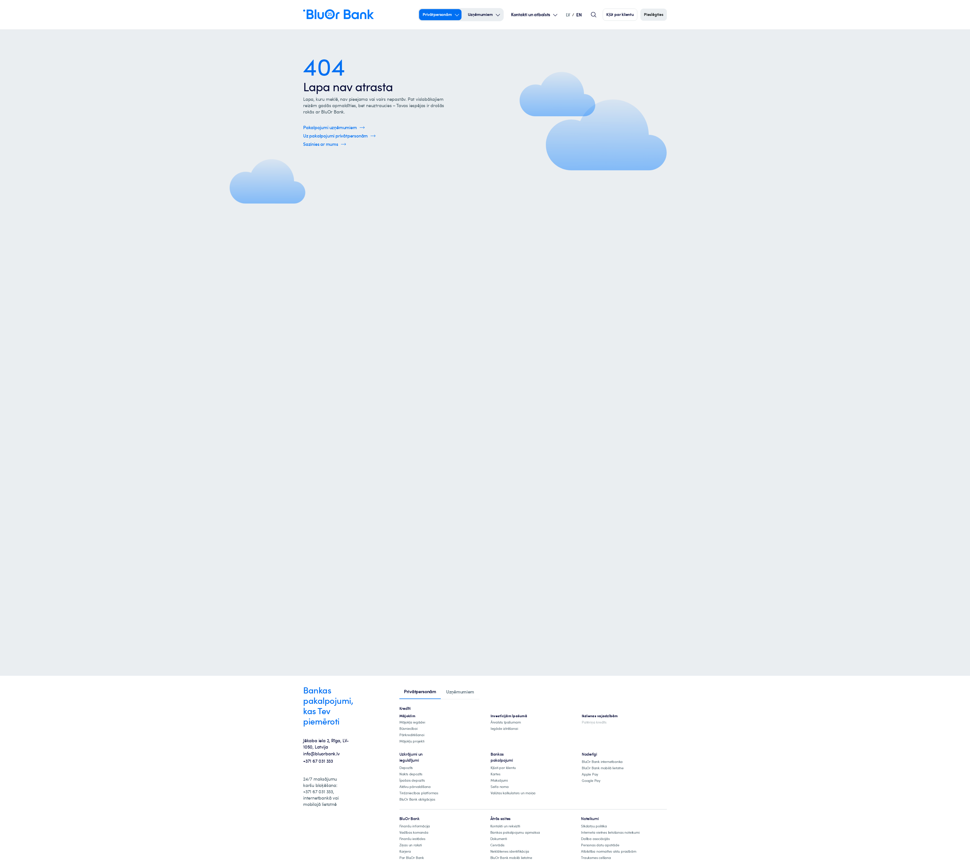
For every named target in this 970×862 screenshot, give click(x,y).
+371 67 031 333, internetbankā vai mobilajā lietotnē (321, 797)
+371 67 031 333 (318, 761)
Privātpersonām (437, 14)
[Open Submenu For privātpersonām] (457, 15)
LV (568, 14)
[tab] (420, 692)
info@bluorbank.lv (321, 754)
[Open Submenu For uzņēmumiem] (498, 15)
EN (578, 14)
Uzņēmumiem (480, 14)
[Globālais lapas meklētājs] (594, 15)
